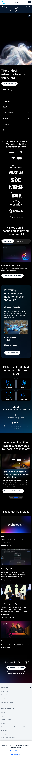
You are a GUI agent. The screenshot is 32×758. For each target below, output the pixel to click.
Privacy (3, 723)
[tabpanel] (16, 261)
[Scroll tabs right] (29, 241)
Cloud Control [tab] (8, 241)
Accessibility (4, 730)
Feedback (3, 712)
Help (2, 716)
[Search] (24, 2)
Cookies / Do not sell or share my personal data (13, 727)
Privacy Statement (15, 751)
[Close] (29, 743)
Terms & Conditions (6, 719)
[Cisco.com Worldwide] (3, 2)
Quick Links (5, 687)
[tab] (11, 497)
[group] (16, 473)
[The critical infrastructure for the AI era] (29, 15)
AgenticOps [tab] (19, 241)
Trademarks (4, 734)
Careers (3, 698)
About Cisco (4, 691)
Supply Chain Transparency (8, 737)
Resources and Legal (7, 708)
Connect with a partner (7, 702)
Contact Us (4, 695)
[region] (16, 749)
